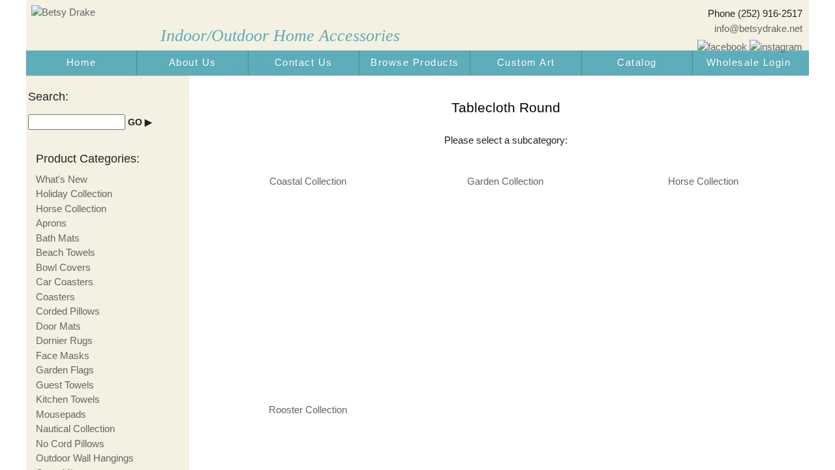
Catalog (637, 62)
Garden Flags (65, 369)
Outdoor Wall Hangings (85, 457)
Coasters (55, 296)
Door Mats (58, 326)
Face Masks (62, 355)
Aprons (51, 222)
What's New (61, 179)
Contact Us (304, 62)
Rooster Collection (308, 409)
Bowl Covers (63, 267)
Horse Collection (703, 181)
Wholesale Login (748, 62)
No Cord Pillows (70, 443)
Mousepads (61, 414)
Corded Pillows (68, 311)
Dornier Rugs (64, 340)
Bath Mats (58, 237)
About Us (193, 62)
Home (82, 62)
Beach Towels (65, 252)
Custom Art (526, 62)
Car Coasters (64, 281)
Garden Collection (505, 181)
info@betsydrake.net (758, 28)
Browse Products (415, 62)
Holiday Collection (74, 193)
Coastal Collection (307, 181)
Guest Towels (65, 384)
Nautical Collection (75, 428)
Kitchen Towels (68, 399)
